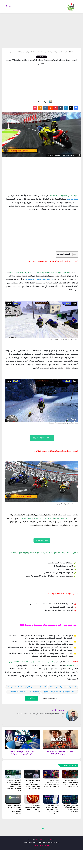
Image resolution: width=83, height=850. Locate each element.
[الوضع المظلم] (10, 7)
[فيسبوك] (76, 108)
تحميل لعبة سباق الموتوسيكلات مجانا (23, 692)
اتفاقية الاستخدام (48, 842)
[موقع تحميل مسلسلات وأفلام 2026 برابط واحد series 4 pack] (32, 799)
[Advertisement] (41, 30)
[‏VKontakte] (45, 108)
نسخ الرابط (32, 698)
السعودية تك (32, 839)
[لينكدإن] (66, 108)
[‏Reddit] (50, 108)
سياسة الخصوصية (29, 842)
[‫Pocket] (35, 108)
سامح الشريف (44, 102)
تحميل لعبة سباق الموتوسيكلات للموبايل (59, 692)
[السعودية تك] (71, 6)
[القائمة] (3, 7)
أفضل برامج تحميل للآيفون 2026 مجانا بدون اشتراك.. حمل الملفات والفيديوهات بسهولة (52, 810)
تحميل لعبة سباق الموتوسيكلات (62, 687)
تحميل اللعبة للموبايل (41, 540)
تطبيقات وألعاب (60, 52)
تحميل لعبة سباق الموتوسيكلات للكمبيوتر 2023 (26, 687)
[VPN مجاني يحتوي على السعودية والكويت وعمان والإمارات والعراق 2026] (70, 799)
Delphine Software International (39, 280)
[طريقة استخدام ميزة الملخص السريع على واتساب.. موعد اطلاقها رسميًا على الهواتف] (13, 799)
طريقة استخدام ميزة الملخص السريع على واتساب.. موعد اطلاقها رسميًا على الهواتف (13, 810)
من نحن (56, 842)
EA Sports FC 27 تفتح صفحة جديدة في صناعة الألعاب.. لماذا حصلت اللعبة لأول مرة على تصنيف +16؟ (32, 785)
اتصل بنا (39, 842)
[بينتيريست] (55, 108)
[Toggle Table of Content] (73, 254)
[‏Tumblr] (60, 108)
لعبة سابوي (72, 199)
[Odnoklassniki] (40, 108)
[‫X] (71, 108)
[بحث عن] (6, 7)
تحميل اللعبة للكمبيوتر (41, 438)
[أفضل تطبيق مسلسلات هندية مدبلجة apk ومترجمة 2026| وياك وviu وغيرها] (51, 774)
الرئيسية (68, 52)
